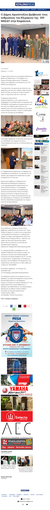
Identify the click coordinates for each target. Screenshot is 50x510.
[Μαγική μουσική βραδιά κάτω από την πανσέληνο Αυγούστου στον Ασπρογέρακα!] (37, 158)
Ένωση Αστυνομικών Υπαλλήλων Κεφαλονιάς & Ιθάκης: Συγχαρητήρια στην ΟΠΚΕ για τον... (44, 169)
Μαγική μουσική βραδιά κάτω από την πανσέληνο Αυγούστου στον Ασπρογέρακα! (44, 159)
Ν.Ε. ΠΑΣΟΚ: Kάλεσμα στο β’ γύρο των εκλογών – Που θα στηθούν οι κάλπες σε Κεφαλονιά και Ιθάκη (8, 467)
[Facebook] (23, 504)
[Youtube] (27, 504)
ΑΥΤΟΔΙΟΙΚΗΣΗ (4, 68)
